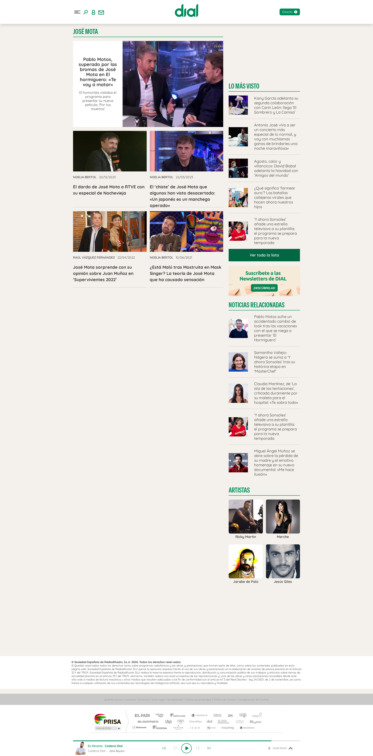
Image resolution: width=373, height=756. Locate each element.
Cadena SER (216, 715)
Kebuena (252, 721)
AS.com (228, 715)
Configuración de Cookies (254, 699)
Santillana (179, 715)
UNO (169, 721)
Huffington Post (147, 721)
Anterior (164, 748)
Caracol (255, 715)
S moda (211, 727)
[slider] (186, 740)
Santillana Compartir (199, 715)
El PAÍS (142, 715)
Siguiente (209, 748)
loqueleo (228, 727)
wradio (180, 721)
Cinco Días (195, 721)
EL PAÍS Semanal (224, 721)
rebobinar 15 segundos (175, 748)
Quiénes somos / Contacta (120, 699)
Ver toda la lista (264, 255)
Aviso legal (158, 699)
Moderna (159, 727)
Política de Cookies (225, 699)
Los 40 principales (160, 715)
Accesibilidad (175, 699)
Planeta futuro (238, 721)
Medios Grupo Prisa (107, 728)
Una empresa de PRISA (108, 718)
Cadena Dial (209, 721)
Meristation (246, 727)
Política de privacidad (198, 699)
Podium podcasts (178, 727)
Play (186, 748)
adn (241, 715)
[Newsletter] (101, 12)
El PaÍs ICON (194, 727)
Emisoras (144, 699)
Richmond (139, 727)
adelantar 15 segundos (198, 748)
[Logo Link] (186, 10)
